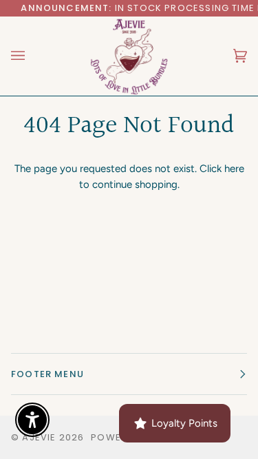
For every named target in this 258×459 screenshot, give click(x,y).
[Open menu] (31, 56)
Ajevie (39, 437)
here (234, 168)
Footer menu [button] (47, 374)
